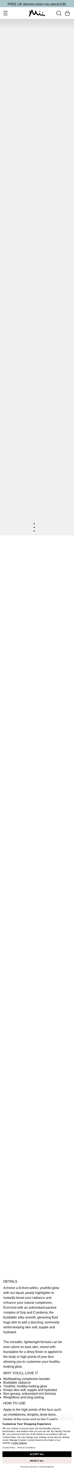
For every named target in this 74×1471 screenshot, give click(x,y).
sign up (50, 4)
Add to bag (11, 1226)
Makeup (22, 547)
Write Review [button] (37, 598)
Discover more (14, 1132)
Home (8, 547)
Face (35, 547)
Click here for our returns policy (26, 1255)
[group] (37, 580)
